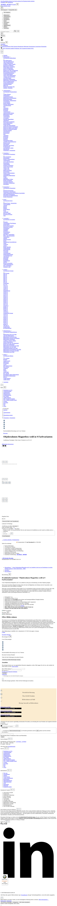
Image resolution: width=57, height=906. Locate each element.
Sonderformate (6, 392)
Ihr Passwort (5, 670)
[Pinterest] (4, 824)
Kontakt (14, 4)
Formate (5, 23)
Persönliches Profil (9, 46)
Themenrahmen (7, 16)
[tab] (7, 570)
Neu (4, 405)
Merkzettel (26, 46)
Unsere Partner (6, 776)
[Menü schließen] (6, 42)
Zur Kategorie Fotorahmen (9, 154)
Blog (4, 403)
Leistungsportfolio (7, 391)
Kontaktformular (11, 746)
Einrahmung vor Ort (7, 390)
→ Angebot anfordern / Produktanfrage (10, 539)
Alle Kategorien (7, 12)
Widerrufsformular (7, 781)
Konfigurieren (15, 902)
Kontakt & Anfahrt (7, 786)
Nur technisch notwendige (6, 902)
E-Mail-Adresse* (4, 724)
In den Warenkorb (6, 536)
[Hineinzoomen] (9, 483)
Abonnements (32, 46)
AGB (37, 730)
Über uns (5, 773)
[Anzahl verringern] (4, 533)
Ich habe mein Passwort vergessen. (9, 671)
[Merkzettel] (1, 38)
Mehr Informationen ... (44, 899)
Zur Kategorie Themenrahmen (10, 91)
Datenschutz (6, 784)
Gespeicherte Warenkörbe (40, 46)
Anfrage (22, 605)
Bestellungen (21, 46)
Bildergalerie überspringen (8, 444)
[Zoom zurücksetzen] (6, 483)
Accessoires (6, 22)
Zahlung (5, 775)
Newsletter (5, 402)
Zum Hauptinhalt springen (6, 1)
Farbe (5, 527)
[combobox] (7, 31)
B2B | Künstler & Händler (9, 398)
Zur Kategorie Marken (8, 355)
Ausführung (7, 526)
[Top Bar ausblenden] (17, 4)
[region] (28, 480)
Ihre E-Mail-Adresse (7, 668)
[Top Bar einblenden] (2, 50)
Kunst (5, 20)
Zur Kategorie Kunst (7, 200)
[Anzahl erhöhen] (11, 533)
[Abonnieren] (17, 726)
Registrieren (10, 2)
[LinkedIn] (28, 880)
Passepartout (6, 19)
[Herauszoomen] (3, 483)
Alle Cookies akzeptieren (25, 902)
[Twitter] (3, 824)
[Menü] (2, 8)
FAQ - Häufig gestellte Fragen (10, 400)
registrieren (5, 45)
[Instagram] (6, 824)
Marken (5, 26)
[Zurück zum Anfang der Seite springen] (2, 898)
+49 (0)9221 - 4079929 (21, 554)
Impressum (5, 785)
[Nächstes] (2, 385)
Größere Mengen (7, 397)
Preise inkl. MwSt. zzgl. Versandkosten (10, 521)
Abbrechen (4, 674)
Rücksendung (6, 779)
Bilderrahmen (6, 15)
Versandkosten (6, 774)
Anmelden (3, 2)
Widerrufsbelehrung (7, 780)
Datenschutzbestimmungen (15, 730)
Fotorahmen (6, 18)
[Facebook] (1, 824)
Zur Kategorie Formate (8, 270)
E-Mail (3, 632)
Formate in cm (7, 528)
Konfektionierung (7, 395)
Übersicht (3, 46)
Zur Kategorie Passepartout (9, 188)
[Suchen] (15, 31)
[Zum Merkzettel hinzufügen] (4, 446)
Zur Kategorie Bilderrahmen (9, 58)
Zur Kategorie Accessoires (9, 219)
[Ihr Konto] (2, 40)
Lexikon (5, 401)
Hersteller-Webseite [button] (6, 634)
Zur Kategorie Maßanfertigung (10, 332)
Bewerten (5, 433)
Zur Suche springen (16, 1)
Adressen (15, 46)
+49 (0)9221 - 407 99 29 (6, 4)
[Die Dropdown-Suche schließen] (18, 31)
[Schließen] (2, 481)
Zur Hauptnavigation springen (27, 1)
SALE (4, 406)
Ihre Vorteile (6, 396)
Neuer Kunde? (15, 666)
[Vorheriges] (2, 52)
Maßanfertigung (7, 25)
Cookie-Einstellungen (8, 778)
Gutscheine (6, 28)
